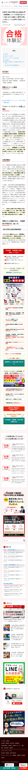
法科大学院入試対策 (7, 583)
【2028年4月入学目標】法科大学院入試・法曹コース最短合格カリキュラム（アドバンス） (12, 594)
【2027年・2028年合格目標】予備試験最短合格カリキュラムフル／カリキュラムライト (13, 557)
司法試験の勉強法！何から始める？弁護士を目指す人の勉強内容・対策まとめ (17, 645)
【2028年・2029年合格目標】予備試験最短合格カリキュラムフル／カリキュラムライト (13, 553)
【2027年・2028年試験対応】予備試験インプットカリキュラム (13, 575)
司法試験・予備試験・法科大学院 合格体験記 (10, 743)
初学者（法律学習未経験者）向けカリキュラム (14, 550)
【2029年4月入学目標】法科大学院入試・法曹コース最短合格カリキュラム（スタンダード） (12, 586)
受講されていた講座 (9, 56)
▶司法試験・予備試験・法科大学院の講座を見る (14, 420)
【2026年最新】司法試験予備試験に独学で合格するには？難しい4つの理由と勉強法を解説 (17, 628)
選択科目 (11, 747)
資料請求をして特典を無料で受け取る (14, 362)
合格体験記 (7, 60)
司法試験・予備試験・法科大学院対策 (8, 752)
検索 (23, 540)
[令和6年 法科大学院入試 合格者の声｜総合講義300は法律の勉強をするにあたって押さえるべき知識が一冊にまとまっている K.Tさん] (6, 447)
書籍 (23, 745)
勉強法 (8, 740)
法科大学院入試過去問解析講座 (12, 65)
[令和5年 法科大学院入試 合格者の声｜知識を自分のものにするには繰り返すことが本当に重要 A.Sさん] (6, 479)
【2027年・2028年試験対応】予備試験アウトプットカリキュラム (13, 579)
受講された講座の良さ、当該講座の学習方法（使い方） (14, 62)
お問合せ (3, 757)
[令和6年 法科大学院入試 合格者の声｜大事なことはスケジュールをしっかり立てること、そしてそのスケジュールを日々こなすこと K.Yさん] (6, 469)
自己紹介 (6, 54)
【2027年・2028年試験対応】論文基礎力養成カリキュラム (13, 561)
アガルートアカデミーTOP (6, 750)
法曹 (2, 747)
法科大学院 (6, 747)
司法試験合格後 (4, 745)
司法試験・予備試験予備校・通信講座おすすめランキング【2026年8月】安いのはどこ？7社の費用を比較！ (17, 637)
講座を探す (24, 2)
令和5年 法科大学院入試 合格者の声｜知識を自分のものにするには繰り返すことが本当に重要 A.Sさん (18, 481)
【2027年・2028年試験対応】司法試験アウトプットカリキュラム (13, 572)
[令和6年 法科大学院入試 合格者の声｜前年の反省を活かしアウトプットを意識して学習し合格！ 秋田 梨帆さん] (6, 458)
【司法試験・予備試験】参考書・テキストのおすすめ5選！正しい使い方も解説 (17, 654)
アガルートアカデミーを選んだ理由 (12, 58)
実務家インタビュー (17, 745)
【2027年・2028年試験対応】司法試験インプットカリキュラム (13, 568)
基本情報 (10, 745)
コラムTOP (3, 740)
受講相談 (14, 755)
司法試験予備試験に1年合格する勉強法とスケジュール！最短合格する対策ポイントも (13, 620)
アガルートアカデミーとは (6, 755)
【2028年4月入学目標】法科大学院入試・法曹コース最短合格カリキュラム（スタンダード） (12, 590)
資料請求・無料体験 (21, 755)
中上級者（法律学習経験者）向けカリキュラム (14, 564)
